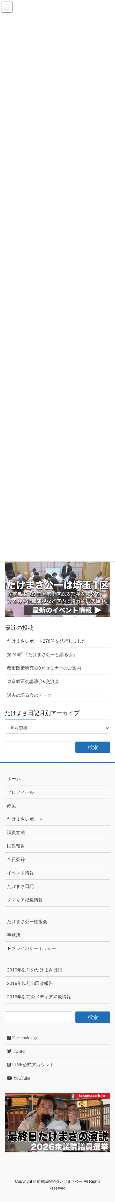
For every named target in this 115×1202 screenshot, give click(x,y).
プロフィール (20, 792)
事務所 (13, 935)
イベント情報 (20, 872)
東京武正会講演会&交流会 (33, 681)
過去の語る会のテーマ (29, 695)
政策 (11, 805)
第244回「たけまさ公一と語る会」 (42, 654)
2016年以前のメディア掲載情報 (39, 996)
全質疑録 (16, 859)
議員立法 (16, 832)
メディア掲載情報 (25, 900)
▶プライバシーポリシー (31, 948)
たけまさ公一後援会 (27, 921)
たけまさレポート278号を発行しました (46, 641)
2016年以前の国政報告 (30, 983)
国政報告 (16, 846)
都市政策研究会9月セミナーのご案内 (44, 667)
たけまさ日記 (20, 886)
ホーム (13, 778)
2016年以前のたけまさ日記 (34, 969)
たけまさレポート (25, 819)
